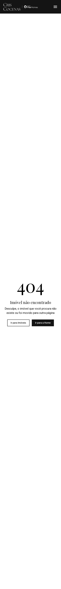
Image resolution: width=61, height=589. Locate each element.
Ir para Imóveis (18, 322)
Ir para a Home (43, 322)
